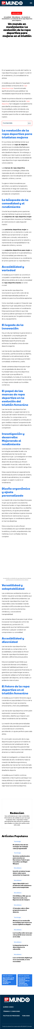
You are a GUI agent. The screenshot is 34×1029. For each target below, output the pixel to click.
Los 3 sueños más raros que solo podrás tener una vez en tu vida (22, 935)
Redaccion (17, 812)
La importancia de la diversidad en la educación (20, 947)
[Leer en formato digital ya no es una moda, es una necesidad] (6, 957)
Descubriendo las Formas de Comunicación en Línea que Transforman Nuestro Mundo (24, 981)
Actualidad (7, 17)
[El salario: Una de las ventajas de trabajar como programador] (6, 844)
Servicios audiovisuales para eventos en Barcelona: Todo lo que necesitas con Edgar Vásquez (21, 860)
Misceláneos (16, 13)
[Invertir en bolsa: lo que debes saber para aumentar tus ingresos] (6, 871)
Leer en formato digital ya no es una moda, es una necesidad (22, 959)
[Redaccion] (17, 805)
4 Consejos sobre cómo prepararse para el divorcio (21, 910)
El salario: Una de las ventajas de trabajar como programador (20, 846)
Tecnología (17, 841)
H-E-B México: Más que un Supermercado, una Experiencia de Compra (22, 898)
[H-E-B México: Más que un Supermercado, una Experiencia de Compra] (6, 896)
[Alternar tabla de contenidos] (28, 123)
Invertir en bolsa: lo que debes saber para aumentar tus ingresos (21, 873)
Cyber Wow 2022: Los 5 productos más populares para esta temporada (22, 885)
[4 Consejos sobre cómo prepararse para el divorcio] (6, 908)
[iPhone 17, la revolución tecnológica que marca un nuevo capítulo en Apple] (6, 920)
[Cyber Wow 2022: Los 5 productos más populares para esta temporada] (6, 883)
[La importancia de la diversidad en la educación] (6, 945)
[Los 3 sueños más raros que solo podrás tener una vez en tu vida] (6, 933)
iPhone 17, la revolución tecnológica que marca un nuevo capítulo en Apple (22, 922)
